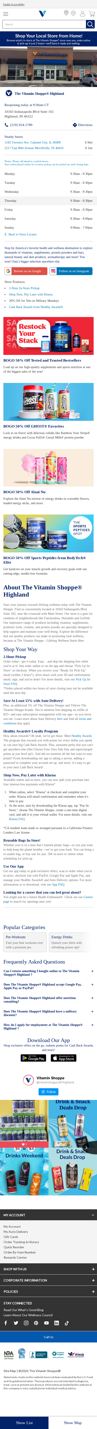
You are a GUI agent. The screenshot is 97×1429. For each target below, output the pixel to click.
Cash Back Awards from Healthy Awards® (38, 306)
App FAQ (15, 897)
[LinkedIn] (56, 1337)
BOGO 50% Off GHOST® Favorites (32, 426)
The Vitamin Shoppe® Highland (39, 94)
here (79, 722)
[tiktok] (67, 1336)
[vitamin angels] (58, 1369)
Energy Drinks (62, 949)
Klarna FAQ (40, 827)
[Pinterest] (36, 1337)
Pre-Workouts (17, 949)
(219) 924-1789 (14, 124)
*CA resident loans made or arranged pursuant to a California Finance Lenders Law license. (48, 758)
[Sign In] (83, 13)
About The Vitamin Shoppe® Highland (44, 590)
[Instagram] (26, 1337)
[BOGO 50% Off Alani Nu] (48, 472)
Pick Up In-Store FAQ (41, 687)
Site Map (10, 1384)
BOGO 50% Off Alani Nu (23, 496)
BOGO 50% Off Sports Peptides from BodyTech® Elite (47, 562)
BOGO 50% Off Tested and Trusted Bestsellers (41, 360)
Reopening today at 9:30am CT (27, 105)
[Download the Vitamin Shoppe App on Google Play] (33, 1070)
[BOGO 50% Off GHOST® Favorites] (48, 402)
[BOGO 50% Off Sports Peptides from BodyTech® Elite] (48, 538)
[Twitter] (16, 1337)
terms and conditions (29, 726)
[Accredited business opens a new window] (39, 1369)
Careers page (12, 914)
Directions (80, 124)
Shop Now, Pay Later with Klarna (32, 294)
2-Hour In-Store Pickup (25, 288)
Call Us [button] (48, 1351)
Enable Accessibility (14, 4)
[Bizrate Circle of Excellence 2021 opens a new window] (22, 1367)
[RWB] (76, 1369)
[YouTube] (46, 1337)
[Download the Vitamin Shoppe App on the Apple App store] (63, 1070)
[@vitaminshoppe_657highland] (28, 1092)
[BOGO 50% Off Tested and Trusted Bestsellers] (48, 336)
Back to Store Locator (24, 234)
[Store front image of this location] (48, 67)
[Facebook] (6, 1337)
